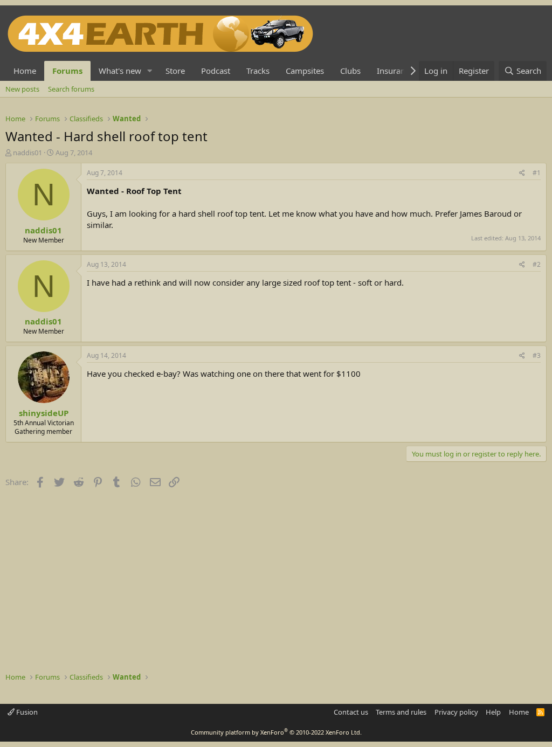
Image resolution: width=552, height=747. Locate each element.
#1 (537, 172)
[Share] (522, 173)
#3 (537, 355)
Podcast (215, 70)
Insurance (395, 70)
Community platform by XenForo (276, 732)
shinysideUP (43, 412)
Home (24, 70)
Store (175, 70)
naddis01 (27, 152)
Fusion (26, 712)
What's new (120, 70)
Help (493, 712)
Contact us (351, 712)
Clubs (350, 70)
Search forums (71, 89)
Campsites (305, 70)
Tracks (258, 70)
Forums (67, 70)
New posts (22, 89)
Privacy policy (456, 712)
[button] (149, 71)
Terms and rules (401, 712)
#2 (537, 264)
